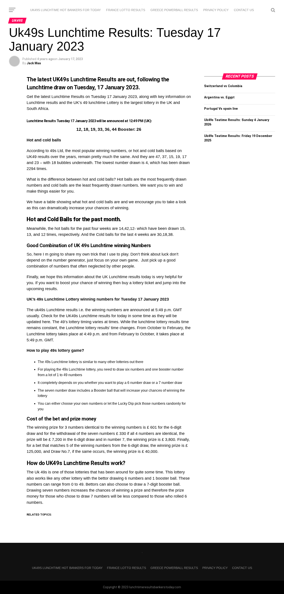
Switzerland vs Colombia (223, 86)
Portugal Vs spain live (221, 109)
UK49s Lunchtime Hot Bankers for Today (65, 10)
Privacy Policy (216, 10)
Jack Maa (34, 63)
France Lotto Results (125, 10)
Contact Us (244, 10)
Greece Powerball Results (174, 10)
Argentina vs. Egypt (219, 97)
